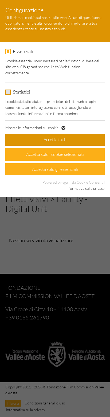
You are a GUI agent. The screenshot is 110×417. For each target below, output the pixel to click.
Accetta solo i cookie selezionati (55, 154)
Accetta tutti (55, 139)
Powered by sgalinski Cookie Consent (73, 182)
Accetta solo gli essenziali (55, 169)
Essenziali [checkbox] (23, 51)
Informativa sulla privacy (85, 188)
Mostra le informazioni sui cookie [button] (32, 127)
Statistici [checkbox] (21, 92)
